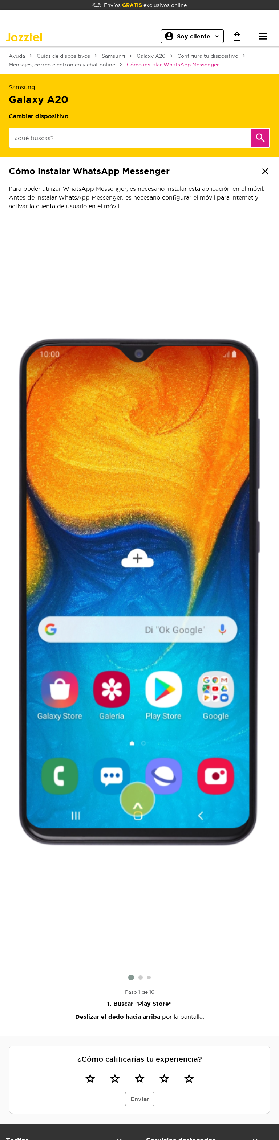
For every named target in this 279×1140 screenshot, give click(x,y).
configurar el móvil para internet (208, 197)
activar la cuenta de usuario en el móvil (64, 206)
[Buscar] (260, 138)
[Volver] (265, 171)
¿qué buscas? (34, 138)
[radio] (90, 1078)
